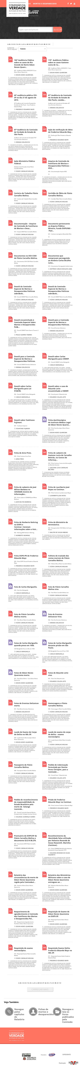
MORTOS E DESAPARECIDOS (45, 3)
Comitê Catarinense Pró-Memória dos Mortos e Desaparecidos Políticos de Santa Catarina (20, 466)
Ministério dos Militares (59, 896)
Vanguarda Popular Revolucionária (59, 688)
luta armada (19, 84)
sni (53, 538)
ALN (12, 115)
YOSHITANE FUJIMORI (23, 428)
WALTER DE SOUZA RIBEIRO (59, 532)
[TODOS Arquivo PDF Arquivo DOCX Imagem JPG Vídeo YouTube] (33, 49)
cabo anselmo (12, 84)
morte (15, 115)
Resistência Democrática (60, 691)
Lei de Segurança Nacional (59, 371)
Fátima (58, 864)
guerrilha (34, 83)
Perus (29, 115)
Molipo (22, 116)
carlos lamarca (12, 435)
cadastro (15, 511)
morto (64, 473)
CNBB (29, 117)
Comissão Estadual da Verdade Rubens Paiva (22, 78)
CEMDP (61, 242)
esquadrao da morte (66, 405)
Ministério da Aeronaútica (30, 372)
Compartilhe (34, 16)
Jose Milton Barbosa (30, 510)
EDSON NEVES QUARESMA (24, 75)
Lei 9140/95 (64, 370)
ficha (48, 476)
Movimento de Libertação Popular (51, 503)
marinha (10, 511)
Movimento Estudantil (50, 110)
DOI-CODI (21, 80)
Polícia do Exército (54, 113)
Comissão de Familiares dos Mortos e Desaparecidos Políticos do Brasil (20, 469)
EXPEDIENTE (67, 1054)
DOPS (17, 80)
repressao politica (28, 344)
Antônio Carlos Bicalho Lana (64, 275)
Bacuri (63, 406)
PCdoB (67, 861)
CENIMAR (13, 80)
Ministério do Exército (14, 825)
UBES (63, 114)
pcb (56, 243)
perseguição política (47, 505)
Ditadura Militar (27, 77)
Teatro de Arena (12, 181)
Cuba (20, 81)
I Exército (47, 539)
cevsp (9, 80)
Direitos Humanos (31, 79)
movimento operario (47, 406)
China (68, 371)
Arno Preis (26, 464)
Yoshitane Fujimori (22, 435)
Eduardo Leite (57, 406)
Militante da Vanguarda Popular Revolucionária (54, 114)
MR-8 (19, 822)
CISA (43, 539)
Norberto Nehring (31, 543)
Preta (54, 864)
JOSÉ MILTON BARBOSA (23, 502)
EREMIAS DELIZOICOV (57, 108)
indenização (35, 339)
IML (25, 80)
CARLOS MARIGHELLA (57, 365)
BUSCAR (58, 29)
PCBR (22, 822)
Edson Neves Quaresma (28, 81)
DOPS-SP (10, 545)
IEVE (24, 84)
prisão (53, 369)
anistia (46, 112)
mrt (31, 83)
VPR (18, 81)
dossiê (59, 305)
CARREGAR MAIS (40, 989)
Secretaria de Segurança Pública (28, 375)
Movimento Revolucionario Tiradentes (18, 83)
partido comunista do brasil (49, 863)
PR (26, 117)
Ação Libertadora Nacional (58, 274)
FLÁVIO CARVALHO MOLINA (25, 171)
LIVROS (36, 11)
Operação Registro (32, 435)
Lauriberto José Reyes (59, 505)
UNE (28, 178)
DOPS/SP (21, 344)
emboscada (35, 464)
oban (71, 370)
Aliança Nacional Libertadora (27, 541)
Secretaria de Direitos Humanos (22, 717)
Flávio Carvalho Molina (28, 179)
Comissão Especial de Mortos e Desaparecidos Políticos (22, 341)
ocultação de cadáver (14, 436)
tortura (68, 239)
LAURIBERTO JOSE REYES (58, 495)
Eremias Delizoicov (54, 112)
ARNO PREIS (20, 459)
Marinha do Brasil (49, 901)
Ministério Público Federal (52, 602)
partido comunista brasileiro (16, 598)
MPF (21, 179)
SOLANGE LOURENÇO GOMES (25, 817)
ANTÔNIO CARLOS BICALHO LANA (61, 269)
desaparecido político (16, 77)
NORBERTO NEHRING (23, 535)
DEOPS (58, 405)
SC (31, 467)
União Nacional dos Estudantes (55, 505)
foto (46, 438)
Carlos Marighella (47, 371)
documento (15, 343)
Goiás (30, 464)
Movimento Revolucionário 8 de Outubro (25, 823)
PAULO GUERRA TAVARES (24, 335)
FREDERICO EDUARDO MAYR (25, 109)
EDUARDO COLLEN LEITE (58, 397)
